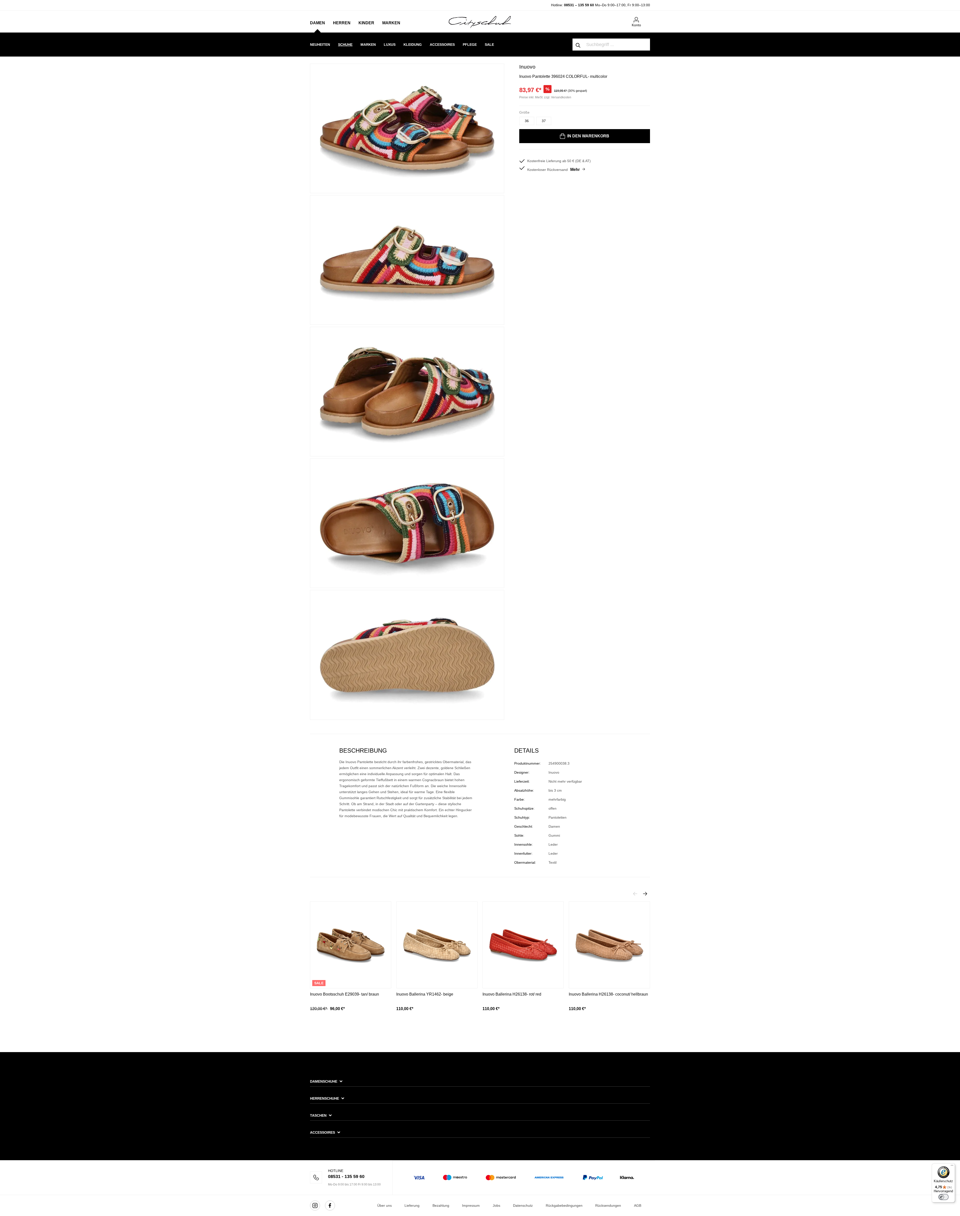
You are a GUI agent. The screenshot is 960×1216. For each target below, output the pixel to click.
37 (544, 121)
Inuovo (527, 67)
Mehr (575, 169)
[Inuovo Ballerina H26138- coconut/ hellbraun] (609, 945)
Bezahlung (440, 1205)
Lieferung (412, 1205)
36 (527, 121)
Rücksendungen (608, 1205)
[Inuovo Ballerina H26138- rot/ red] (523, 945)
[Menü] (952, 1166)
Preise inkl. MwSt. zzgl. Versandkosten (545, 97)
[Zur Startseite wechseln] (480, 22)
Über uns (384, 1205)
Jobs (496, 1205)
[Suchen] (578, 45)
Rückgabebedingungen (564, 1205)
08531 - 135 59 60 (346, 1176)
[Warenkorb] (647, 17)
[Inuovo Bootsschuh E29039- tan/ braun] (350, 945)
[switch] (943, 1197)
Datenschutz (523, 1205)
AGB (637, 1205)
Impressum (471, 1205)
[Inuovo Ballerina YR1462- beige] (436, 945)
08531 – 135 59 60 (579, 5)
